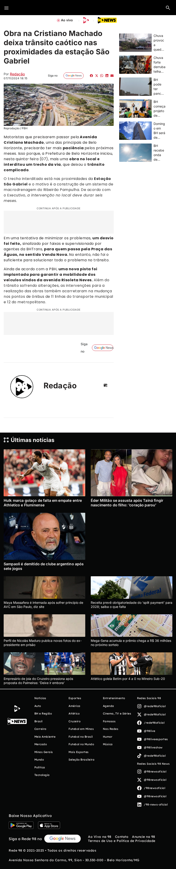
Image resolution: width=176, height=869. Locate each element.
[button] (168, 7)
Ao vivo (67, 20)
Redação (17, 74)
